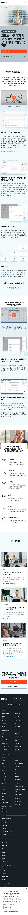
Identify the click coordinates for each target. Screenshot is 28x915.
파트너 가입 (4, 825)
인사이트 (17, 717)
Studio (7, 405)
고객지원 (4, 720)
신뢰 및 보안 (5, 862)
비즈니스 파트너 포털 (7, 831)
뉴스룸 (3, 855)
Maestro (17, 730)
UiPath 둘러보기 (19, 795)
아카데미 (4, 773)
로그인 (19, 704)
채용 (3, 849)
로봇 (4, 407)
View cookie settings (11, 911)
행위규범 (4, 880)
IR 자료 (3, 858)
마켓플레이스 (18, 726)
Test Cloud (18, 750)
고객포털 (4, 793)
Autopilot (4, 749)
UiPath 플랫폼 (5, 713)
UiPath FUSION (19, 786)
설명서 (3, 796)
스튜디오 (17, 743)
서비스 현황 (4, 811)
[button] (14, 97)
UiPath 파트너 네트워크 (7, 818)
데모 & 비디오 (18, 779)
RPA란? (4, 783)
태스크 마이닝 (18, 746)
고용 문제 (4, 886)
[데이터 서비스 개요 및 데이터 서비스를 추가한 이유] (14, 569)
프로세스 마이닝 (18, 737)
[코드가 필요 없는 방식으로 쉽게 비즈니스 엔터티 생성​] (14, 605)
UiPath (18, 801)
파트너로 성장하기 (6, 828)
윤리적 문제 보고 (6, 883)
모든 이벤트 (17, 804)
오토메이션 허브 (5, 743)
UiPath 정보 (5, 842)
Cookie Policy (12, 904)
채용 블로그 (4, 852)
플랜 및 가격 (5, 717)
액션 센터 (4, 727)
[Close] (26, 888)
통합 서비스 (17, 720)
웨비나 (16, 773)
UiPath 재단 (5, 876)
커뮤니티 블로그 (5, 803)
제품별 (3, 763)
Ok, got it (8, 907)
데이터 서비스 (18, 713)
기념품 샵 (4, 873)
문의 (11, 704)
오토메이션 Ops (5, 746)
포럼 (3, 799)
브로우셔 (17, 776)
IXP (16, 723)
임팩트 (3, 870)
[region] (14, 901)
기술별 (3, 766)
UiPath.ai (4, 845)
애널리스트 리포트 (19, 763)
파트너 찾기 (4, 822)
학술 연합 (4, 776)
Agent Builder (5, 730)
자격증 (3, 780)
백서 (16, 770)
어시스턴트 (4, 740)
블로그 (16, 760)
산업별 (3, 760)
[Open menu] (26, 3)
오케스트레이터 (18, 733)
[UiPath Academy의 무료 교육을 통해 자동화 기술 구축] (13, 641)
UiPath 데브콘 (18, 798)
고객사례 (17, 766)
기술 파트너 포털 (6, 835)
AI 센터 (8, 407)
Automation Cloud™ (9, 274)
